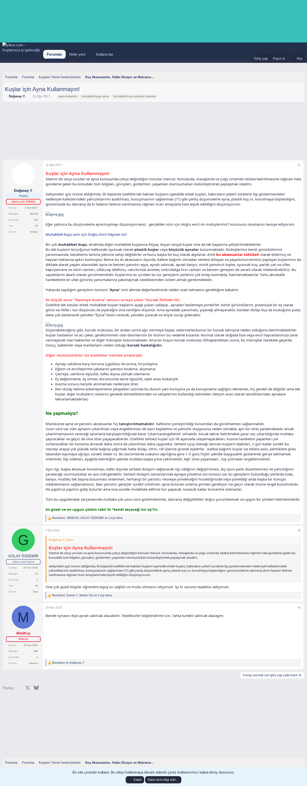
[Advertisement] (153, 117)
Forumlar (54, 54)
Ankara (34, 231)
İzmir (35, 591)
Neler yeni (77, 54)
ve (68, 662)
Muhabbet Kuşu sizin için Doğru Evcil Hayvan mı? (86, 234)
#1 (299, 165)
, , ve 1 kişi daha (87, 518)
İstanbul (33, 663)
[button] (89, 54)
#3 (299, 607)
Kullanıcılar (104, 54)
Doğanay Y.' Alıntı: (61, 540)
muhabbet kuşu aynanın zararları (134, 96)
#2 (299, 530)
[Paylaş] (293, 165)
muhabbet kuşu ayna (95, 96)
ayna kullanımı (67, 96)
